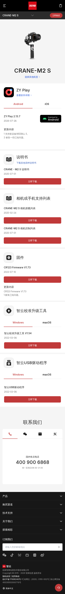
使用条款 (16, 576)
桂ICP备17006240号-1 (13, 579)
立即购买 (56, 15)
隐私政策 (6, 576)
